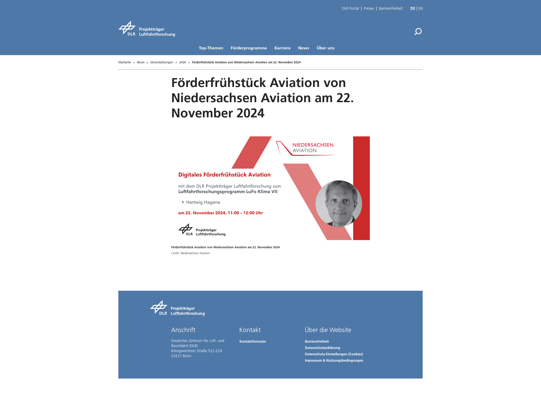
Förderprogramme (249, 47)
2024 (182, 62)
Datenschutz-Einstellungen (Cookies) (334, 354)
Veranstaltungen (161, 62)
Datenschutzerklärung (322, 347)
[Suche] (418, 31)
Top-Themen (211, 47)
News (303, 47)
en (420, 8)
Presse (369, 8)
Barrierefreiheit (391, 8)
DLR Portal (350, 8)
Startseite (124, 62)
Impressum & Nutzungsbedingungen (334, 360)
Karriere (283, 47)
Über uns (326, 47)
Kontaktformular (252, 341)
